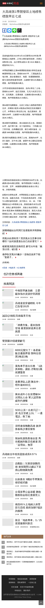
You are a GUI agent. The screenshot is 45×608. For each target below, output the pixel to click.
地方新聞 (33, 310)
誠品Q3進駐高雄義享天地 (16, 315)
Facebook (4, 30)
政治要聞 (33, 388)
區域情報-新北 (34, 527)
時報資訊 (18, 590)
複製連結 (19, 30)
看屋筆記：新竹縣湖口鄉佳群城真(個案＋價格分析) (24, 557)
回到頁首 (41, 602)
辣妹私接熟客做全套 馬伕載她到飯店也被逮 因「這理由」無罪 (28, 441)
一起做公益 (32, 582)
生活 (31, 335)
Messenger (9, 30)
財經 (18, 319)
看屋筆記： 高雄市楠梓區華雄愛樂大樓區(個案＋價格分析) (24, 553)
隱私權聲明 (21, 582)
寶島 (31, 498)
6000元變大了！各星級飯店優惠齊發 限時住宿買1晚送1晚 (28, 353)
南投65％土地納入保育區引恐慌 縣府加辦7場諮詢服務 (28, 507)
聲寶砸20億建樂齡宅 (13, 340)
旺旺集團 (14, 587)
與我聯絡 (12, 579)
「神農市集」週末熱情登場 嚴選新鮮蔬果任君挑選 (28, 328)
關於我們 (26, 590)
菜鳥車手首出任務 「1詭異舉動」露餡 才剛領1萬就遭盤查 (28, 369)
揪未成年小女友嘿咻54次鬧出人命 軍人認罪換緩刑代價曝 (28, 397)
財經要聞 (20, 344)
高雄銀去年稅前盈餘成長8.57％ (19, 454)
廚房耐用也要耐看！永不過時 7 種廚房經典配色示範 (25, 547)
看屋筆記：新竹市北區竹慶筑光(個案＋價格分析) (24, 542)
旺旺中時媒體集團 (27, 587)
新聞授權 (33, 579)
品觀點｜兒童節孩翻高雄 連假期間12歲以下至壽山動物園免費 (28, 466)
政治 (31, 297)
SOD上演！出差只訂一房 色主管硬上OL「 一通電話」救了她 (28, 413)
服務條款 (12, 582)
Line (14, 30)
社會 (31, 376)
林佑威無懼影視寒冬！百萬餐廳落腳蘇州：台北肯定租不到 (25, 563)
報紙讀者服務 (22, 579)
